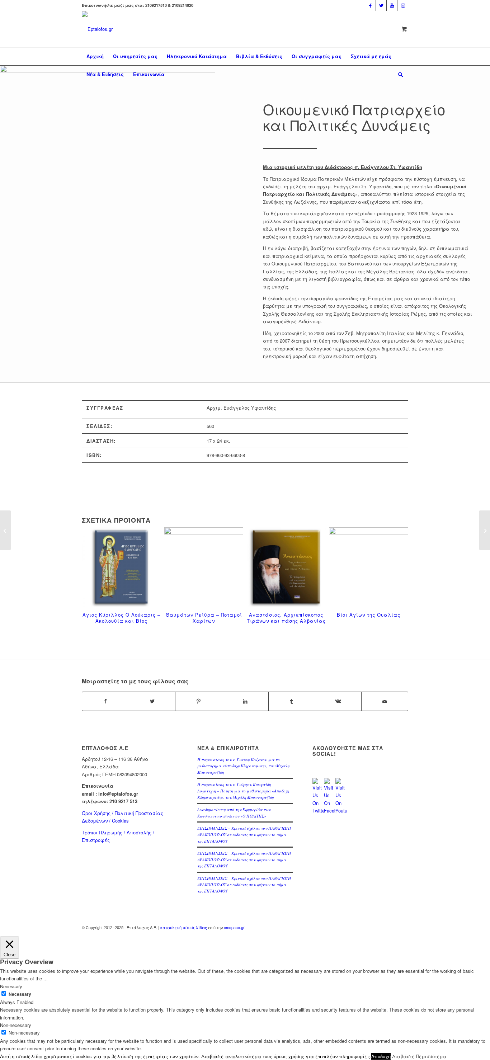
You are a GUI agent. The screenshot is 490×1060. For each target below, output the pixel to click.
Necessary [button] (11, 986)
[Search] (398, 74)
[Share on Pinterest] (198, 701)
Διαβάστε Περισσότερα (419, 1056)
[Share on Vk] (338, 701)
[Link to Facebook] (370, 5)
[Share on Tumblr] (292, 701)
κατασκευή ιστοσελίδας (183, 927)
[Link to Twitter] (381, 5)
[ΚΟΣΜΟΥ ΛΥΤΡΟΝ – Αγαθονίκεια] (5, 530)
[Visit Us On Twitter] (318, 810)
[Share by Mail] (385, 701)
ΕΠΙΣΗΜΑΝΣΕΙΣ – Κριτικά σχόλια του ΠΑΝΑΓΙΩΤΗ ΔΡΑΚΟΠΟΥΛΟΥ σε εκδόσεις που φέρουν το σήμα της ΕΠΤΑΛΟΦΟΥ (244, 834)
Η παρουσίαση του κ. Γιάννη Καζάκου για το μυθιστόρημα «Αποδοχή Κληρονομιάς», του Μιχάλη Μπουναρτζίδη (243, 766)
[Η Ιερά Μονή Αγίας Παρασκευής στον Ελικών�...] (484, 530)
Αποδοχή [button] (381, 1056)
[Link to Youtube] (392, 5)
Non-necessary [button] (15, 1025)
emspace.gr (234, 927)
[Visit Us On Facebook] (329, 810)
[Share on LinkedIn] (245, 701)
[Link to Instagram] (402, 5)
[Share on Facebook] (105, 701)
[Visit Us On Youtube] (341, 810)
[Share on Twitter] (152, 701)
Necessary (20, 994)
